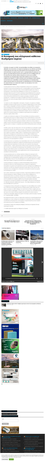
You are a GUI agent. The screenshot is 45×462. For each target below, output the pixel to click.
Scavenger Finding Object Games (8, 449)
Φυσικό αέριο (14, 17)
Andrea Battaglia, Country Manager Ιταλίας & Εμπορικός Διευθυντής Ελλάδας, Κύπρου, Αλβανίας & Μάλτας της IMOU (32, 452)
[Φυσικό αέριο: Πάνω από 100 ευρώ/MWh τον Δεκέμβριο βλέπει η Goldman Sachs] (37, 235)
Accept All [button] (11, 459)
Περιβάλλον (20, 17)
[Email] (40, 3)
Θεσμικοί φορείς (36, 17)
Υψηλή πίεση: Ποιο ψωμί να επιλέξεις (9, 439)
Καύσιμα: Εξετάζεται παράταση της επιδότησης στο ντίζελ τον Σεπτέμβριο (23, 1)
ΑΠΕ (30, 17)
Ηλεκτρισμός (7, 17)
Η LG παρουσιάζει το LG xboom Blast (31, 437)
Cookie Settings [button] (5, 459)
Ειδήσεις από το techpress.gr (32, 436)
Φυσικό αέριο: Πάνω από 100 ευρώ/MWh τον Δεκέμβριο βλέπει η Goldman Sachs (36, 242)
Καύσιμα (11, 1)
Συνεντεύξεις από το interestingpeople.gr (29, 449)
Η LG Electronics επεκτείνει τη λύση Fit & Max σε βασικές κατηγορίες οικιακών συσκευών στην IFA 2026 (7, 243)
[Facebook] (36, 3)
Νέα (2, 17)
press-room (17, 54)
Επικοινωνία (10, 20)
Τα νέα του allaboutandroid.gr (10, 448)
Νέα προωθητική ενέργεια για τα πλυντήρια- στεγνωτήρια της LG (12, 220)
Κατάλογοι (3, 20)
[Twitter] (38, 3)
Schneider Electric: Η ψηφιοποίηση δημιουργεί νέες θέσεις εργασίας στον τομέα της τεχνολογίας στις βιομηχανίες (33, 222)
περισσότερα (40, 62)
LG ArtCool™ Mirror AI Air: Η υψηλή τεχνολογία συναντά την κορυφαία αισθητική (24, 303)
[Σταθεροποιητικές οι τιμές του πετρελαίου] (22, 235)
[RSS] (42, 3)
